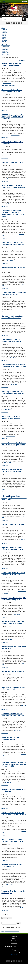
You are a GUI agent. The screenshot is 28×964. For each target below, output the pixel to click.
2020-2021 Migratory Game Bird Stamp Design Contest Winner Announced (12, 116)
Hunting (5, 34)
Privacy (14, 938)
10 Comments (4, 593)
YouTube (14, 23)
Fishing (5, 31)
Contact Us (6, 46)
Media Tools (5, 45)
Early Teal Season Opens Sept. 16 (13, 162)
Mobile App (6, 52)
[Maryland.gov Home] (14, 8)
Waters (5, 40)
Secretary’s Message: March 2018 (13, 524)
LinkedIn (19, 23)
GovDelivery (21, 23)
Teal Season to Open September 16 (13, 671)
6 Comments (4, 465)
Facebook (7, 23)
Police (4, 38)
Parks (4, 37)
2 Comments (4, 438)
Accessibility (14, 940)
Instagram (11, 23)
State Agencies (18, 1)
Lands (4, 35)
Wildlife (5, 41)
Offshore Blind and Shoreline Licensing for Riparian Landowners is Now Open (14, 498)
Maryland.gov (14, 954)
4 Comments (4, 360)
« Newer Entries (21, 60)
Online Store (6, 54)
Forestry (5, 32)
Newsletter (5, 49)
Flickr (16, 23)
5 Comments (4, 311)
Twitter (9, 23)
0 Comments (4, 110)
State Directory (13, 1)
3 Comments (4, 543)
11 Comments (4, 412)
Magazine (5, 51)
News (3, 28)
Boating (5, 29)
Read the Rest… (7, 83)
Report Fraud (14, 943)
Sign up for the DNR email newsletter (10, 931)
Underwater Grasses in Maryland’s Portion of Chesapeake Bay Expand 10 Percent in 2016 (14, 764)
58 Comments (4, 733)
